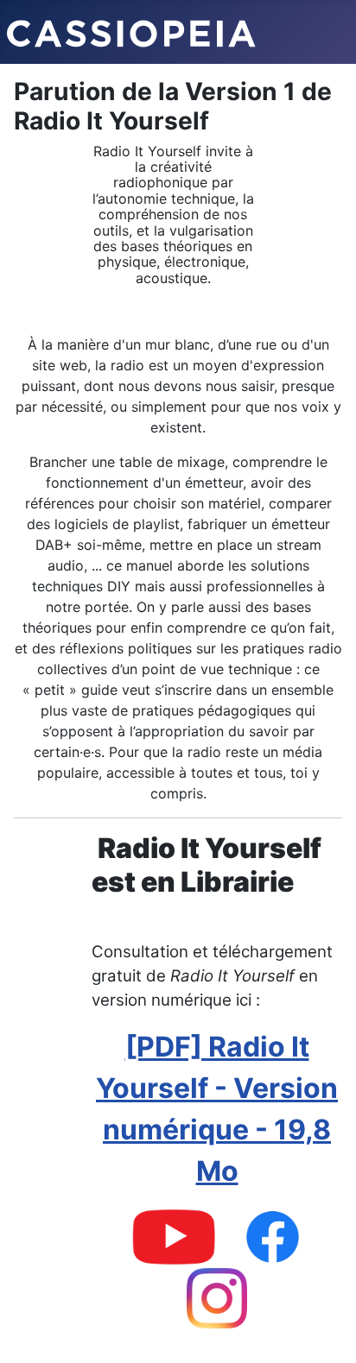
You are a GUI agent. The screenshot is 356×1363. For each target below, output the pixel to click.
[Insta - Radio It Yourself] (217, 1297)
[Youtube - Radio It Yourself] (173, 1236)
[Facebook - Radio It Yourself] (272, 1236)
